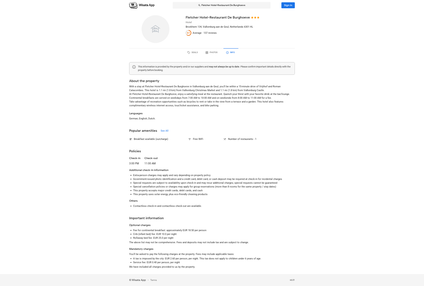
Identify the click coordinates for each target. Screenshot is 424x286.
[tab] (193, 52)
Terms (153, 280)
